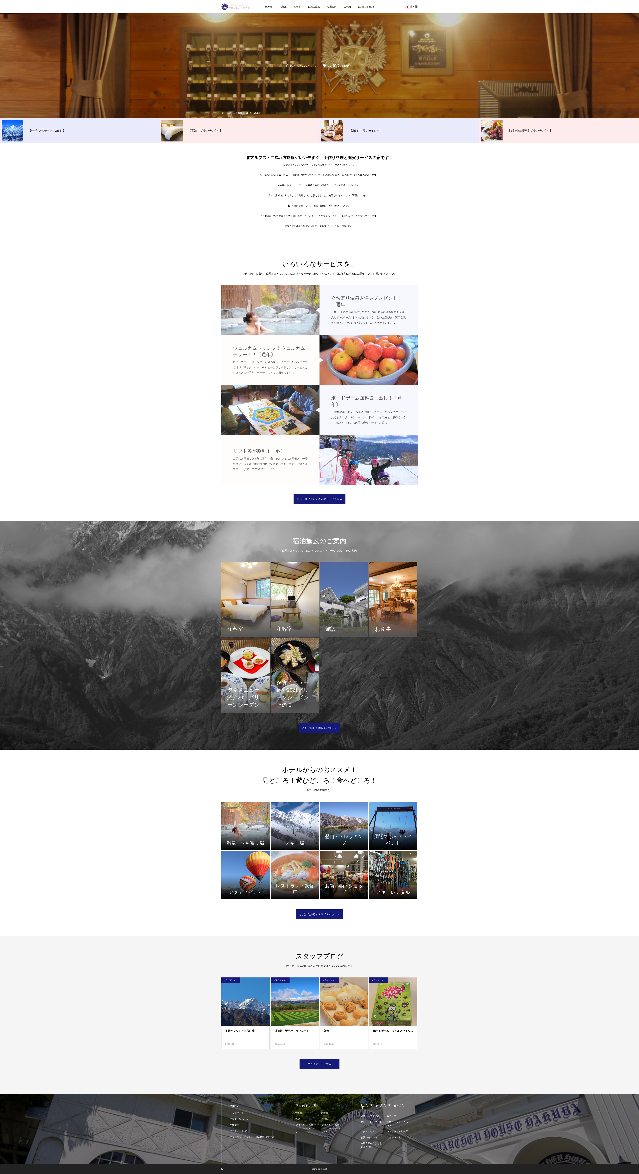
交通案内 (331, 6)
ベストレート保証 (239, 1131)
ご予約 (347, 6)
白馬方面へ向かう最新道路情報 (371, 1145)
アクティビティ (369, 1131)
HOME (268, 6)
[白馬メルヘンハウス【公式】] (235, 6)
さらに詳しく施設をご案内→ (319, 727)
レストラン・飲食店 (397, 1131)
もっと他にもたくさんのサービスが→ (319, 499)
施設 (297, 1119)
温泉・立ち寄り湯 (370, 1116)
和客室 (324, 1113)
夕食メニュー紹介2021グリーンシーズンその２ (332, 1128)
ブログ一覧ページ (239, 1119)
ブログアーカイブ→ (319, 1064)
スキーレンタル (395, 1137)
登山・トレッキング (371, 1122)
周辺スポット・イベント (397, 1124)
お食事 (297, 6)
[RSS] (221, 1169)
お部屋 (283, 6)
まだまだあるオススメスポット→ (319, 914)
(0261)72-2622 (366, 6)
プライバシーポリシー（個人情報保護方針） (253, 1137)
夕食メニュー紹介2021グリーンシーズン (306, 1128)
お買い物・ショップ (371, 1137)
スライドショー (231, 980)
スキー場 (391, 1116)
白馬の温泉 (314, 6)
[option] (319, 113)
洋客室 (298, 1113)
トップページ (237, 1113)
